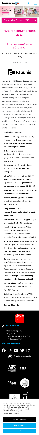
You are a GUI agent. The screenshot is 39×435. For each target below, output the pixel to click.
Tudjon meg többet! (11, 413)
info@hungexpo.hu (14, 331)
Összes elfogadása (20, 420)
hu (28, 3)
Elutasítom (19, 431)
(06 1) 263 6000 (12, 334)
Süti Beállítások (19, 425)
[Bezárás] (37, 400)
